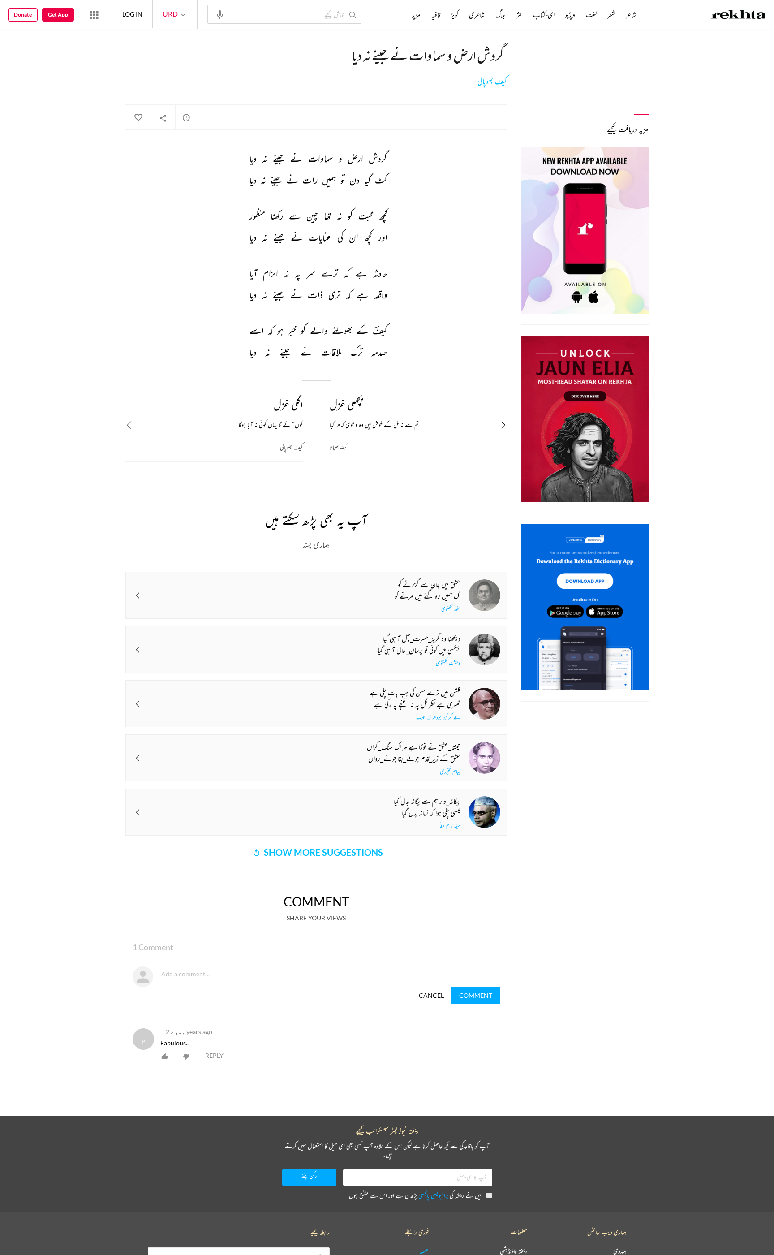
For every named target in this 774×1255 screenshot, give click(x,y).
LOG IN (132, 14)
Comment (475, 995)
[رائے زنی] (186, 117)
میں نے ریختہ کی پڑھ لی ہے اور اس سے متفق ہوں (415, 1195)
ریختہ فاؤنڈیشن (513, 1251)
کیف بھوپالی (492, 81)
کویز (454, 15)
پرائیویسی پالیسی (433, 1195)
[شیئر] (163, 117)
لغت (591, 15)
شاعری (477, 15)
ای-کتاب (544, 15)
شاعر (631, 15)
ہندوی (619, 1251)
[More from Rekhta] (94, 14)
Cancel (431, 995)
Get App (58, 14)
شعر (611, 15)
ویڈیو (570, 15)
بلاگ (500, 15)
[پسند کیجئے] (137, 117)
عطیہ (424, 1251)
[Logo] (739, 15)
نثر (519, 15)
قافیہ (435, 15)
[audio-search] (219, 13)
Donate (23, 14)
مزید (416, 15)
